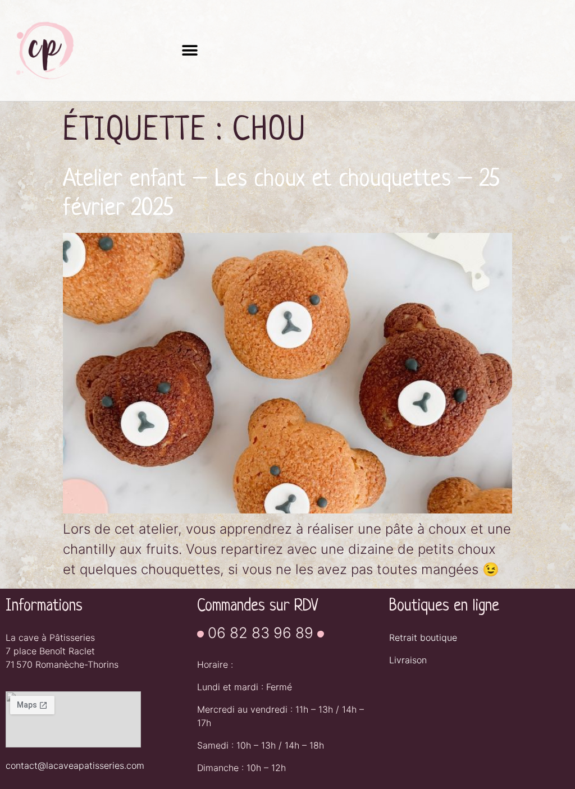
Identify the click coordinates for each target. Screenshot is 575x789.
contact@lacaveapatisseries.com (75, 765)
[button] (189, 50)
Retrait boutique (423, 637)
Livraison (408, 660)
